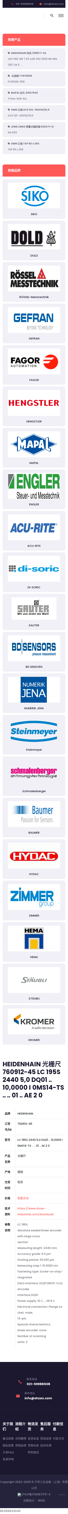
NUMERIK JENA (34, 708)
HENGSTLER (34, 421)
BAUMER (34, 833)
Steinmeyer (34, 750)
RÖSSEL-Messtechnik (34, 297)
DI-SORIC (34, 587)
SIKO (34, 214)
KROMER (34, 1040)
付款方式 (58, 1439)
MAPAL (34, 463)
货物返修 (20, 1445)
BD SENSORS (34, 667)
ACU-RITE (34, 546)
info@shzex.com (54, 4)
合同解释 (20, 1439)
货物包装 (33, 1445)
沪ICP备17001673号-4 (35, 1494)
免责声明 (8, 1459)
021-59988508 (24, 4)
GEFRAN (34, 339)
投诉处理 (45, 1445)
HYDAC (34, 874)
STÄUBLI (34, 999)
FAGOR (34, 380)
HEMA (34, 957)
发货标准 (33, 1439)
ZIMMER (34, 916)
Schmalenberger (34, 791)
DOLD (34, 256)
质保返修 (45, 1439)
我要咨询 (23, 1198)
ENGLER (34, 504)
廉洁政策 (8, 1439)
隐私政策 (8, 1445)
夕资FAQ (8, 1452)
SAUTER (34, 625)
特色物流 (33, 1452)
